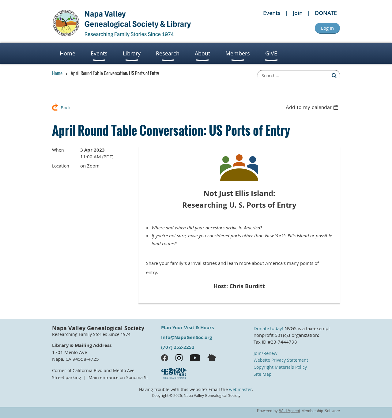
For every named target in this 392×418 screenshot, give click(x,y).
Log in (327, 28)
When (58, 150)
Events (272, 13)
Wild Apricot (289, 411)
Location (60, 166)
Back (66, 107)
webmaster (240, 389)
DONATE (326, 13)
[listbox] (313, 107)
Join (298, 13)
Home (57, 73)
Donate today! (268, 328)
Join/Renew (265, 353)
